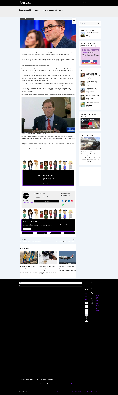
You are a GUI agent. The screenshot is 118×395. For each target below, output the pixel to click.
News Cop (25, 200)
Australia (46, 272)
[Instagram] (92, 302)
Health (26, 272)
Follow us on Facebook (56, 233)
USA (22, 18)
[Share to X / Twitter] (65, 201)
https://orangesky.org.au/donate (69, 383)
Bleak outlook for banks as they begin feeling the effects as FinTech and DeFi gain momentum (48, 268)
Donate (96, 2)
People (29, 272)
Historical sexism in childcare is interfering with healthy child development (28, 268)
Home (75, 2)
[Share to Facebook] (62, 201)
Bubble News (85, 52)
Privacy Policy (75, 391)
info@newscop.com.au (28, 202)
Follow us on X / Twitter (69, 233)
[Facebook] (92, 298)
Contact (91, 2)
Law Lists (85, 2)
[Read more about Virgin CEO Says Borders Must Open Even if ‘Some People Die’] (67, 257)
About (80, 2)
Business (25, 18)
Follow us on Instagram (48, 179)
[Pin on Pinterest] (71, 201)
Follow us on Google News (48, 178)
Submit (86, 318)
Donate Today (47, 201)
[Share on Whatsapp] (62, 204)
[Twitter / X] (92, 300)
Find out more (27, 229)
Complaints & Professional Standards (64, 391)
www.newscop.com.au (28, 203)
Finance (49, 272)
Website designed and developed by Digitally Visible (88, 391)
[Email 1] (92, 304)
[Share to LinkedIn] (68, 201)
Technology (31, 18)
